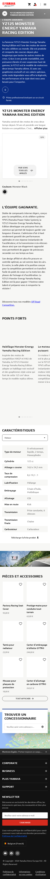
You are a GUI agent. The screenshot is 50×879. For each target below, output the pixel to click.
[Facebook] (11, 853)
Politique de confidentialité (9, 873)
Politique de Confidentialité (14, 836)
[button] (45, 4)
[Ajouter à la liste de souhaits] (20, 584)
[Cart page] (29, 4)
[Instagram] (17, 853)
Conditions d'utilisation (40, 873)
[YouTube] (5, 853)
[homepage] (8, 4)
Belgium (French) (16, 843)
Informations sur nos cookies (25, 873)
